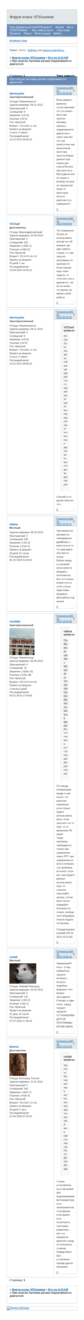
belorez (14, 1046)
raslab (13, 957)
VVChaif (14, 224)
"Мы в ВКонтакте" (42, 30)
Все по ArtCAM (58, 57)
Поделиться (63, 88)
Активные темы (18, 40)
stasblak (14, 621)
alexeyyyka (16, 93)
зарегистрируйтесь (53, 50)
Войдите (32, 50)
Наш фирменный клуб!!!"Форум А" (30, 27)
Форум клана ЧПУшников (28, 57)
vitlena (13, 524)
